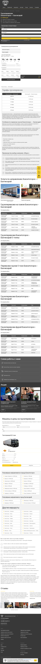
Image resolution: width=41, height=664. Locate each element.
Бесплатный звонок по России (10, 616)
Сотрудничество (3, 646)
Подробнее (31, 465)
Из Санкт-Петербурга (24, 652)
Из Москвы (22, 654)
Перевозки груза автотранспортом (6, 632)
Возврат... (17, 75)
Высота (12, 71)
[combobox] (9, 65)
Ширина (7, 71)
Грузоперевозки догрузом (5, 630)
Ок (35, 660)
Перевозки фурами (23, 644)
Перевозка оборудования (5, 635)
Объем (7, 75)
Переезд (2, 639)
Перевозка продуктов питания (6, 637)
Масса (2, 75)
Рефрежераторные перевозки (25, 630)
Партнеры (2, 650)
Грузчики (12, 75)
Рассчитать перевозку (11, 79)
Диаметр (17, 71)
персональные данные (27, 659)
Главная (1, 10)
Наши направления (23, 637)
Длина (2, 71)
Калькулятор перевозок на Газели (26, 648)
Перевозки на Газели (23, 646)
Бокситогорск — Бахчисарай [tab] (12, 94)
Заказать (3, 410)
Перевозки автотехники (24, 632)
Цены (1, 644)
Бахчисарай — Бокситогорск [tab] (31, 94)
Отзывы (2, 648)
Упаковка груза (22, 635)
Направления (6, 10)
